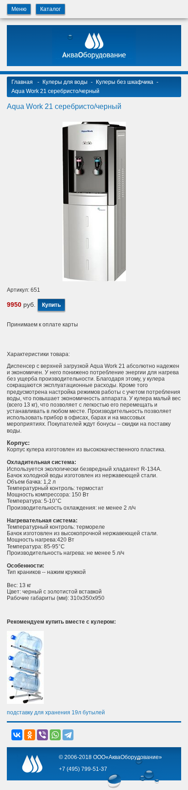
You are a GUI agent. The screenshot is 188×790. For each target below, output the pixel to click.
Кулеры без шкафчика (124, 82)
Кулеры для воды (65, 82)
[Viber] (42, 734)
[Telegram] (68, 734)
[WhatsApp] (55, 734)
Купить (51, 305)
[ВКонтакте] (16, 734)
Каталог (50, 9)
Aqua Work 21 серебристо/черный (55, 91)
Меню (18, 9)
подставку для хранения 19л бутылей (56, 712)
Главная (22, 82)
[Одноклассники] (29, 734)
